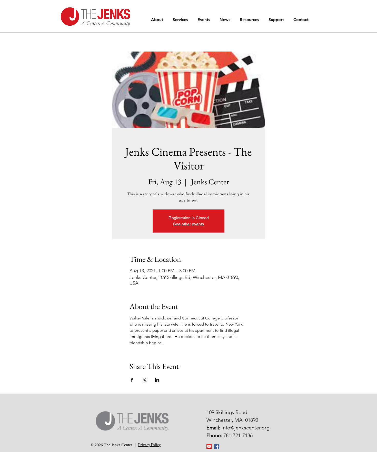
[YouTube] (209, 446)
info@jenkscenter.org (246, 428)
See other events (188, 224)
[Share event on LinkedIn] (157, 380)
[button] (158, 20)
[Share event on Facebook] (132, 380)
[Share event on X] (144, 380)
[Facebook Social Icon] (216, 446)
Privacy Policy (149, 444)
